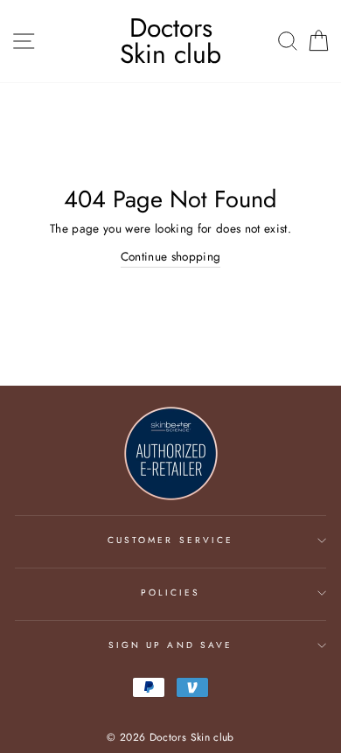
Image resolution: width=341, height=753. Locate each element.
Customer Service (170, 540)
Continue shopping (171, 256)
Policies (170, 592)
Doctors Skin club (170, 41)
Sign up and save (170, 645)
